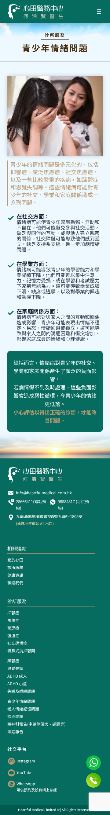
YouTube (24, 772)
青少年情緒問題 (21, 701)
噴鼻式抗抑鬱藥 (21, 651)
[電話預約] (93, 780)
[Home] (35, 12)
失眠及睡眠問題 (21, 691)
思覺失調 (15, 668)
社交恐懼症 (17, 643)
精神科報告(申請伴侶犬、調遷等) (36, 724)
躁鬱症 (13, 661)
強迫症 (13, 635)
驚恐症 (13, 628)
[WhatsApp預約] (93, 762)
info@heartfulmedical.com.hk (44, 493)
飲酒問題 (15, 716)
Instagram (25, 761)
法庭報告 (15, 731)
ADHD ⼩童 (17, 683)
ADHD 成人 (17, 676)
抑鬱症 (13, 613)
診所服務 (15, 567)
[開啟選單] (99, 11)
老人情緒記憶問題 (23, 709)
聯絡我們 (15, 582)
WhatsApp (25, 783)
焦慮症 (13, 620)
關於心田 (15, 560)
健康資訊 (15, 575)
